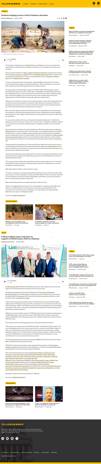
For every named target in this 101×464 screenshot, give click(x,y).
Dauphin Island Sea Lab (42, 74)
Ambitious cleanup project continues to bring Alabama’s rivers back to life (80, 71)
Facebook (66, 18)
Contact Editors (45, 452)
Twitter (61, 18)
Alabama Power (18, 186)
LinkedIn (64, 18)
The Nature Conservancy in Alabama (18, 74)
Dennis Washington (7, 18)
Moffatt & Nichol (52, 146)
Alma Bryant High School (40, 72)
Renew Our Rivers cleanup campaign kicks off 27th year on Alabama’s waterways (82, 32)
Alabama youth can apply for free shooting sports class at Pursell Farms (16, 222)
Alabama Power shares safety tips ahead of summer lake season (79, 62)
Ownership (36, 452)
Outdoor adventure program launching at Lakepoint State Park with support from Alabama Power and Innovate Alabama (81, 52)
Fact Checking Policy (26, 452)
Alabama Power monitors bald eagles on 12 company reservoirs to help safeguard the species (79, 81)
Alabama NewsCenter (19, 195)
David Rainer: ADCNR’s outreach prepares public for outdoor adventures (47, 222)
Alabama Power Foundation (22, 78)
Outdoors (4, 11)
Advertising (54, 452)
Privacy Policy (4, 452)
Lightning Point (30, 65)
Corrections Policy (14, 452)
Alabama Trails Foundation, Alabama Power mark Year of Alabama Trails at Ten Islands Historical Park (80, 42)
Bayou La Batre (28, 72)
